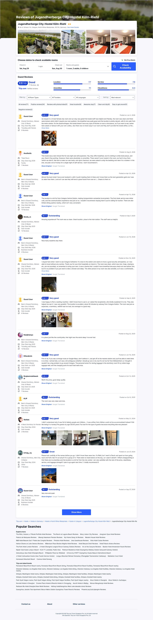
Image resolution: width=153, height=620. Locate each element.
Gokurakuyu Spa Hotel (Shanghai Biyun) (29, 553)
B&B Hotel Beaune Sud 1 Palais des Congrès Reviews (34, 540)
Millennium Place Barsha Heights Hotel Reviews (61, 543)
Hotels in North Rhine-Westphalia (56, 521)
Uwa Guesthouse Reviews (80, 540)
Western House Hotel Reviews (95, 537)
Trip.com (19, 521)
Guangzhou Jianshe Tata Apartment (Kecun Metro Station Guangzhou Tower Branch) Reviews (48, 589)
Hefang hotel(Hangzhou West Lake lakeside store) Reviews (71, 586)
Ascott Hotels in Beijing (80, 583)
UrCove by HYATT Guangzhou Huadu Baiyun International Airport (89, 553)
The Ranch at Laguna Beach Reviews (65, 534)
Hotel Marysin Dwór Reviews (88, 543)
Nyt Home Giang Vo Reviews (73, 537)
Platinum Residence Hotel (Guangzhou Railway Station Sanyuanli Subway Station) (90, 550)
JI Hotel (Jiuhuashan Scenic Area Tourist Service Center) (35, 556)
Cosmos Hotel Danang (44, 559)
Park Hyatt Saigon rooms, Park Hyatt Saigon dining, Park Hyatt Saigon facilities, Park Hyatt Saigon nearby (52, 580)
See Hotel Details (73, 27)
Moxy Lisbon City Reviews (89, 534)
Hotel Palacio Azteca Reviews (110, 543)
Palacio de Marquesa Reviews (26, 537)
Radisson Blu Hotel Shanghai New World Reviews (32, 586)
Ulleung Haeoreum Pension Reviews (50, 537)
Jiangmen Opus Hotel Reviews (110, 534)
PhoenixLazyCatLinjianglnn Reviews (93, 589)
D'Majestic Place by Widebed (55, 553)
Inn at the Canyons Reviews (91, 547)
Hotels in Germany (36, 521)
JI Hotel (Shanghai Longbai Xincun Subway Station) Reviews (60, 547)
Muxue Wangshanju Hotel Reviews (101, 583)
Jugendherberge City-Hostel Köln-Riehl (96, 521)
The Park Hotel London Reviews (27, 547)
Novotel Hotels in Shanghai (25, 583)
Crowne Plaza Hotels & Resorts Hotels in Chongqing (53, 583)
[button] (135, 3)
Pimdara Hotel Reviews (61, 540)
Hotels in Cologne (75, 521)
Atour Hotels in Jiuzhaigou (117, 580)
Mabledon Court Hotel (115, 556)
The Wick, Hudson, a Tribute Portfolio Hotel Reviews (33, 534)
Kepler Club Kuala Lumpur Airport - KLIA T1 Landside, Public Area (38, 550)
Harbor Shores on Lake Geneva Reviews (29, 543)
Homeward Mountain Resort (25, 559)
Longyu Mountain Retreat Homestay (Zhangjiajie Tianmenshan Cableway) (81, 556)
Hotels (26, 521)
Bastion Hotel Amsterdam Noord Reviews (117, 547)
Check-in (23, 65)
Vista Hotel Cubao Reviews (99, 540)
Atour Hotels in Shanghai (98, 580)
